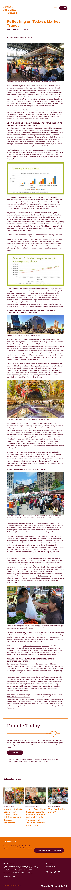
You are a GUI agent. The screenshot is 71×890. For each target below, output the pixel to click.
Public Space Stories (25, 37)
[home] (11, 10)
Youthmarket (42, 576)
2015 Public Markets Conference (18, 697)
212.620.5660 (57, 850)
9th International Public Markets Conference (47, 86)
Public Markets (13, 37)
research (14, 204)
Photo (20, 335)
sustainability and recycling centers (35, 646)
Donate (63, 8)
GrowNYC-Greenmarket (22, 525)
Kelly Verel (10, 94)
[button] (54, 8)
